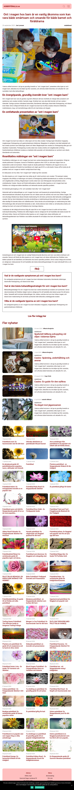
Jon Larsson (20, 25)
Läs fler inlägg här (37, 316)
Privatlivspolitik (39, 787)
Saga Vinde (48, 376)
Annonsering (50, 776)
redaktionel (68, 25)
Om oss (50, 778)
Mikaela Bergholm (48, 328)
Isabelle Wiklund (46, 399)
